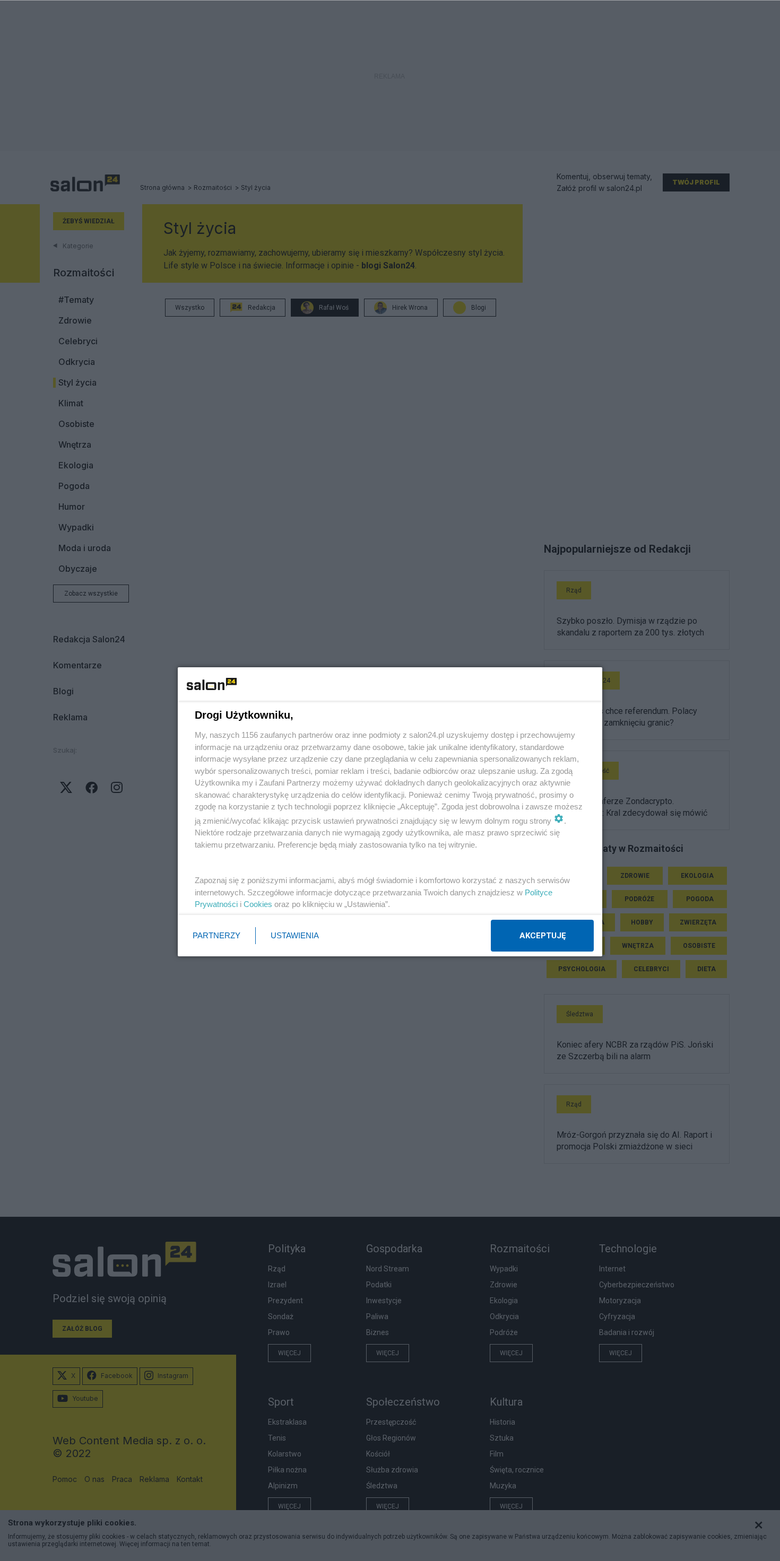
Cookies (258, 904)
